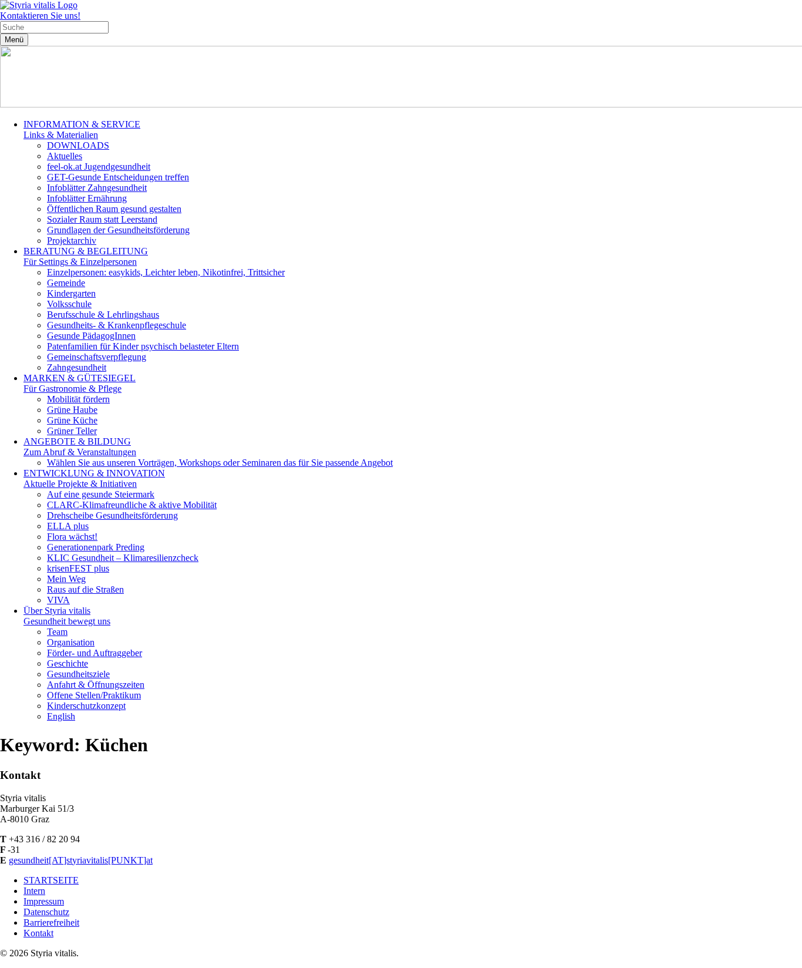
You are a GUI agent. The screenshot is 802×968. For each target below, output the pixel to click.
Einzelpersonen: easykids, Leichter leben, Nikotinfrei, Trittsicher (166, 272)
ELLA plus (68, 526)
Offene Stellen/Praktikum (94, 695)
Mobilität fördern (78, 399)
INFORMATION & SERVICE (81, 129)
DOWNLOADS (78, 145)
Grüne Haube (72, 410)
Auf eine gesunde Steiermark (100, 494)
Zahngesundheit (76, 367)
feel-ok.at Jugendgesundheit (98, 167)
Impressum (43, 901)
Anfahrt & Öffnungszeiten (95, 685)
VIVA (58, 600)
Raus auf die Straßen (85, 589)
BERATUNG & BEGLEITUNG (85, 256)
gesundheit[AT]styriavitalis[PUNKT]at (81, 860)
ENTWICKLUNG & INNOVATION (94, 478)
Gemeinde (66, 283)
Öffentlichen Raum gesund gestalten (114, 209)
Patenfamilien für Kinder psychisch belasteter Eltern (143, 346)
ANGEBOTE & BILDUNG (79, 446)
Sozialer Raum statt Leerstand (102, 219)
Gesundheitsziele (78, 674)
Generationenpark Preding (95, 547)
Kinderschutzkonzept (86, 706)
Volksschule (69, 304)
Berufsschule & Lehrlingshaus (103, 315)
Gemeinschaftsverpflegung (96, 357)
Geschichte (67, 663)
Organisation (71, 642)
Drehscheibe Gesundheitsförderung (112, 515)
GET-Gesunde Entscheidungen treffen (118, 177)
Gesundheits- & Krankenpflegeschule (116, 325)
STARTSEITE (51, 880)
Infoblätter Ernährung (87, 198)
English (61, 716)
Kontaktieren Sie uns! (40, 16)
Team (57, 632)
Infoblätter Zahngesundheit (97, 188)
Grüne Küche (72, 420)
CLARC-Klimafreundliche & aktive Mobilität (132, 505)
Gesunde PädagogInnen (91, 336)
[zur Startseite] (38, 5)
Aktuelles (64, 156)
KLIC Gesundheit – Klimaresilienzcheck (122, 558)
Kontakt (38, 933)
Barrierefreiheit (51, 922)
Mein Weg (66, 579)
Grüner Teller (72, 431)
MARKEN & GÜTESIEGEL (79, 383)
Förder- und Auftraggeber (94, 653)
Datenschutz (46, 912)
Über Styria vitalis (66, 616)
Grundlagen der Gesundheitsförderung (118, 230)
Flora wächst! (72, 537)
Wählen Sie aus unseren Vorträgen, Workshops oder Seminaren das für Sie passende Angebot (220, 463)
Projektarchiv (71, 241)
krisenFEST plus (78, 568)
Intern (34, 891)
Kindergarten (71, 293)
